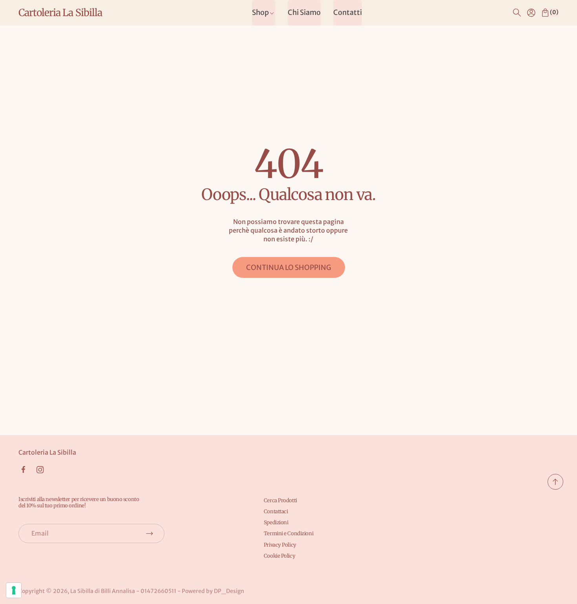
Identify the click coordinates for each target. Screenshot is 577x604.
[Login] (531, 12)
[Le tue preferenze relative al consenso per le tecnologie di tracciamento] (13, 590)
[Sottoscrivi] (149, 533)
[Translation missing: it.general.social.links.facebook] (23, 469)
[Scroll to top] (555, 487)
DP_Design (229, 591)
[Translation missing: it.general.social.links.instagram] (40, 470)
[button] (517, 12)
